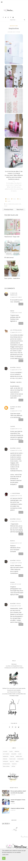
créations (17, 751)
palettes (12, 761)
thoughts (14, 763)
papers (5, 206)
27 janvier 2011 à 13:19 (16, 521)
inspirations (14, 25)
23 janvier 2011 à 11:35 (16, 428)
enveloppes (13, 753)
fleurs (19, 753)
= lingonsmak (15, 493)
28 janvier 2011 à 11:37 (16, 543)
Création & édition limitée (17, 808)
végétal (13, 766)
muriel (12, 540)
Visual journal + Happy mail (11, 236)
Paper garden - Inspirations (12, 278)
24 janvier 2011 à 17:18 (16, 495)
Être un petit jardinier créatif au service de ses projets (18, 792)
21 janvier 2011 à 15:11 (16, 332)
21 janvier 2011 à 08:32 (16, 297)
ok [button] (3, 858)
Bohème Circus (12, 31)
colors (11, 751)
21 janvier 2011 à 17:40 (16, 411)
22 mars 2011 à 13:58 (15, 584)
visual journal (6, 766)
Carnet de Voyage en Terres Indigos (18, 800)
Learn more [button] (5, 854)
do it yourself (6, 753)
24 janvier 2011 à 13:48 (16, 450)
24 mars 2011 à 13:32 (15, 606)
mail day (12, 756)
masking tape (18, 204)
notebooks (5, 761)
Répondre (21, 323)
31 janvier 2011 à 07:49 (16, 562)
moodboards (20, 758)
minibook (5, 758)
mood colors (12, 758)
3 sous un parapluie (13, 294)
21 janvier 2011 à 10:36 (16, 312)
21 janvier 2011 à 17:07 (16, 369)
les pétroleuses (16, 330)
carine (12, 426)
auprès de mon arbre (15, 407)
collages (5, 751)
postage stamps (6, 763)
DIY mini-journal (8, 257)
